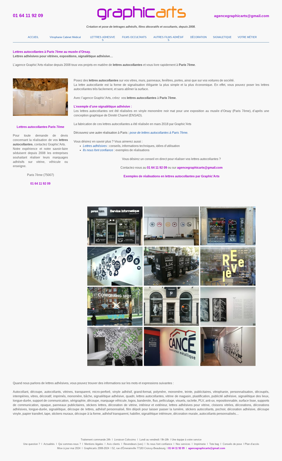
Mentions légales (93, 444)
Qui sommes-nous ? (69, 444)
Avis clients (113, 444)
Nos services (183, 444)
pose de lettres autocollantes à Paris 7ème (158, 132)
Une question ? (31, 444)
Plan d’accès (252, 444)
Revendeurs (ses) (133, 444)
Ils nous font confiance (159, 444)
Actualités (49, 444)
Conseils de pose (232, 444)
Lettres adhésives (95, 146)
